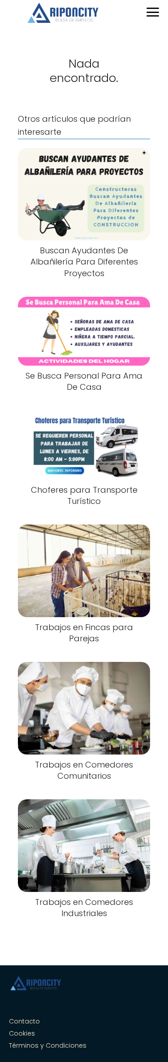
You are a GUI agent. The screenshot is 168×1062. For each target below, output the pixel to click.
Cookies (22, 1033)
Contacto (24, 1021)
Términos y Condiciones (47, 1045)
